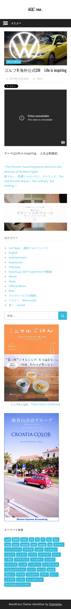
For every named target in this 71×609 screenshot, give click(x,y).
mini (33, 544)
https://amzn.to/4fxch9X (45, 404)
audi (7, 539)
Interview (14, 267)
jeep (7, 544)
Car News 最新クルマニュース (28, 248)
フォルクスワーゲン (15, 569)
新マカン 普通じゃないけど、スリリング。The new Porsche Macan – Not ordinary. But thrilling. (33, 181)
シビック (9, 554)
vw (50, 544)
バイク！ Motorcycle (22, 300)
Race (12, 290)
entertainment (18, 257)
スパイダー (44, 554)
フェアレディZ (50, 564)
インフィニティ (13, 549)
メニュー (16, 23)
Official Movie (13, 61)
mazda (24, 544)
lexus (15, 544)
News (12, 281)
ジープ (32, 554)
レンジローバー (34, 579)
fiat (49, 539)
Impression (16, 262)
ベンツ (31, 569)
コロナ (39, 549)
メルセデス (32, 574)
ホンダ (41, 569)
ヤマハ (44, 574)
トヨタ (8, 559)
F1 (43, 539)
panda (42, 544)
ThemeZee (55, 604)
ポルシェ (9, 574)
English (13, 252)
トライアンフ (21, 559)
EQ (31, 539)
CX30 (24, 539)
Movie (13, 276)
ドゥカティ (36, 559)
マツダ (20, 574)
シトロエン (51, 549)
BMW (15, 539)
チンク (56, 554)
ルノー (54, 574)
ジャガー (21, 554)
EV (37, 539)
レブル (20, 579)
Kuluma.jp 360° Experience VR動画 (30, 271)
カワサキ (28, 549)
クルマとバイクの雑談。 (24, 295)
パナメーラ (10, 564)
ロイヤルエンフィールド (17, 584)
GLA (56, 539)
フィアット (34, 564)
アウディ (58, 544)
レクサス (9, 579)
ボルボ (51, 569)
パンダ (22, 564)
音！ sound (17, 305)
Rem (40, 78)
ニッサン (50, 559)
